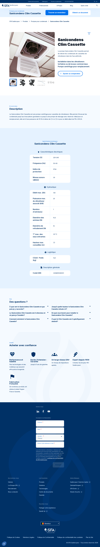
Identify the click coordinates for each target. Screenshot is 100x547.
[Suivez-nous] (38, 411)
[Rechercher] (97, 5)
